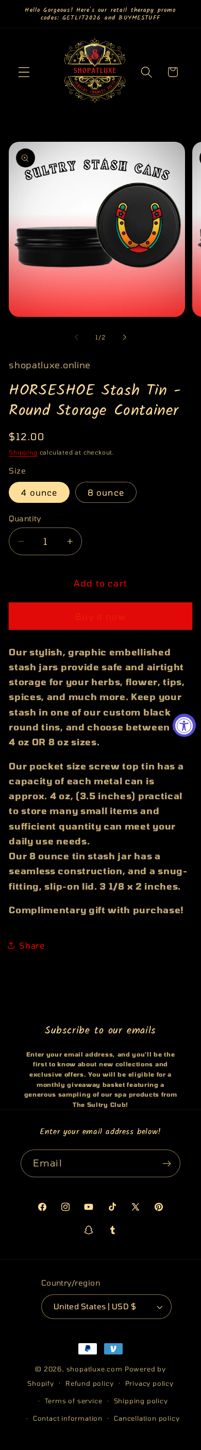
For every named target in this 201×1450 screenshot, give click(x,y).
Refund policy (89, 1383)
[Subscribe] (167, 1163)
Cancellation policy (146, 1418)
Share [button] (31, 945)
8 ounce (106, 492)
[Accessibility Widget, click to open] (184, 725)
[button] (24, 72)
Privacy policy (149, 1383)
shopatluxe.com (94, 1369)
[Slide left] (76, 337)
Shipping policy (141, 1401)
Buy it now (100, 616)
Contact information (68, 1418)
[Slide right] (124, 337)
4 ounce (39, 492)
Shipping (23, 452)
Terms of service (74, 1401)
